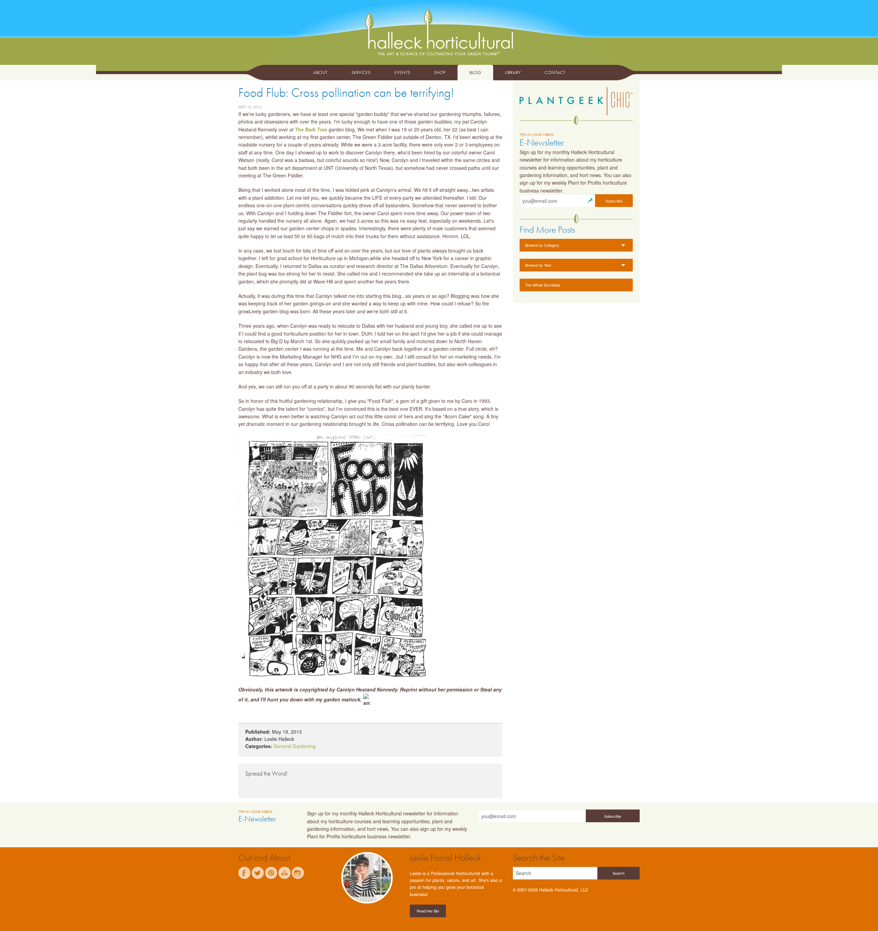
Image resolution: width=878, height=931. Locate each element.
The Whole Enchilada (542, 285)
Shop (440, 72)
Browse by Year (538, 265)
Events (402, 72)
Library (513, 72)
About (320, 72)
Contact (555, 72)
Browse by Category (542, 245)
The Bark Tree (311, 129)
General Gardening (295, 746)
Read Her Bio (428, 910)
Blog (475, 72)
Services (361, 72)
